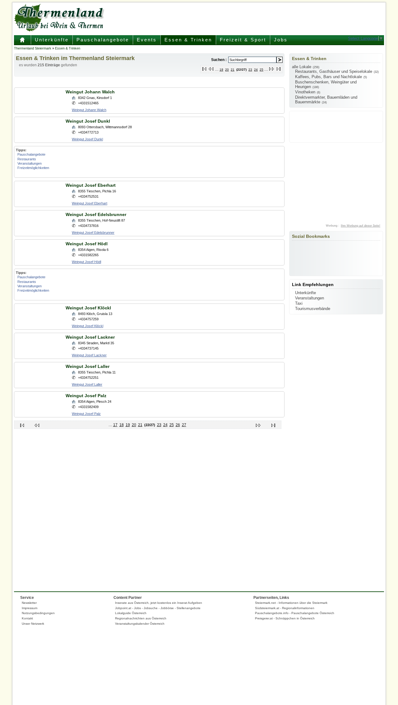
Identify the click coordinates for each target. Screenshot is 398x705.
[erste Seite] (204, 67)
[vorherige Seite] (211, 67)
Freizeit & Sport (243, 39)
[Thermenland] (22, 42)
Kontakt (27, 618)
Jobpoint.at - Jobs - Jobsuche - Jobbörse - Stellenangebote (158, 608)
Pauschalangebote (102, 39)
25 (261, 69)
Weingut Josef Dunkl (88, 121)
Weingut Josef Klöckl (88, 307)
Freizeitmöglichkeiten (33, 168)
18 (121, 425)
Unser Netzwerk (33, 623)
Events (147, 39)
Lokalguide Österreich (130, 613)
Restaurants (26, 159)
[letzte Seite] (278, 67)
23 (250, 69)
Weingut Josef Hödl (87, 243)
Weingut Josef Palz (86, 395)
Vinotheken (305, 92)
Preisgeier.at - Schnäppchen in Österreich (285, 618)
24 (256, 69)
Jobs (281, 39)
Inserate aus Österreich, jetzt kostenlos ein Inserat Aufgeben (158, 602)
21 (232, 69)
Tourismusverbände (312, 308)
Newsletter (29, 602)
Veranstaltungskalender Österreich (139, 623)
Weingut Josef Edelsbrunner (96, 214)
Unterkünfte (52, 39)
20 (227, 69)
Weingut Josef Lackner (90, 337)
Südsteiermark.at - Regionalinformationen (284, 608)
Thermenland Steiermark (32, 48)
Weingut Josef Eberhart (91, 185)
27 (184, 425)
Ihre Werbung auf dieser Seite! (360, 225)
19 (221, 69)
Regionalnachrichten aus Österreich (140, 618)
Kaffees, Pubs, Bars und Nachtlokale (328, 76)
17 (115, 425)
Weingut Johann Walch (90, 91)
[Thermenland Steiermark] (60, 30)
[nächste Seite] (272, 67)
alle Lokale (301, 66)
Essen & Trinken (188, 39)
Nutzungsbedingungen (38, 613)
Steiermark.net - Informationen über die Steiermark (291, 602)
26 (178, 425)
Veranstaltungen (29, 163)
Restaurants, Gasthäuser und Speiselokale (333, 71)
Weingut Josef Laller (87, 366)
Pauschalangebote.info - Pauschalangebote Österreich (294, 613)
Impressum (29, 608)
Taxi (299, 303)
